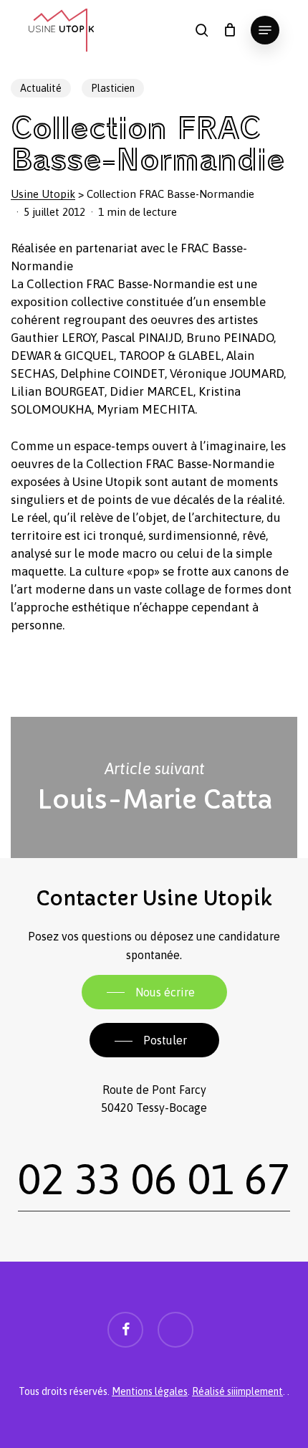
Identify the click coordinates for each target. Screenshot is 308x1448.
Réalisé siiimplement (237, 1391)
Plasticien (113, 88)
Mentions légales (150, 1391)
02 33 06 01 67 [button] (154, 1178)
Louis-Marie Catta (154, 787)
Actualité (41, 88)
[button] (265, 30)
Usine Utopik (43, 194)
